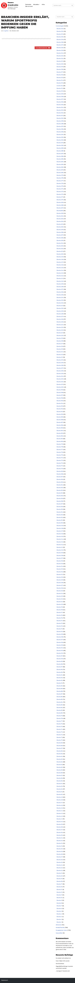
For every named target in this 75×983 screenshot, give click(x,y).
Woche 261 (60, 224)
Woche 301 (60, 115)
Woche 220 (60, 335)
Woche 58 (59, 772)
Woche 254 (60, 243)
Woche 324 (60, 53)
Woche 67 (59, 748)
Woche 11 (59, 895)
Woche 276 (60, 183)
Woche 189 (60, 417)
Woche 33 (59, 840)
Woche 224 (60, 324)
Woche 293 (60, 137)
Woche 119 (60, 607)
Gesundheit (59, 933)
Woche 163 (60, 487)
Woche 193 (60, 406)
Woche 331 (60, 34)
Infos (43, 4)
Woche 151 (60, 520)
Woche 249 (60, 256)
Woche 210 (60, 360)
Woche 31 (59, 846)
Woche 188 (60, 419)
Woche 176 (60, 452)
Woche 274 (60, 189)
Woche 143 (60, 542)
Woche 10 (59, 897)
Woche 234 (60, 297)
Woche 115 (60, 618)
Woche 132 (60, 572)
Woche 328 (60, 42)
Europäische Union (61, 930)
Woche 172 (60, 463)
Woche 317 (60, 72)
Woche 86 (60, 696)
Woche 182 (60, 436)
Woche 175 (60, 455)
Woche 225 (60, 322)
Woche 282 (60, 167)
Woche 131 (60, 574)
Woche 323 (60, 56)
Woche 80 (60, 713)
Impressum (4, 980)
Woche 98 (60, 664)
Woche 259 (60, 229)
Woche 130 (60, 577)
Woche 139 (60, 552)
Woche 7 (59, 906)
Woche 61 (59, 764)
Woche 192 (60, 409)
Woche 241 (60, 278)
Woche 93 (59, 677)
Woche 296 (60, 129)
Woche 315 (60, 77)
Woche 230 (60, 308)
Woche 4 (59, 914)
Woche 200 (60, 387)
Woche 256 (60, 238)
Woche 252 (60, 248)
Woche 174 (60, 457)
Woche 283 (60, 164)
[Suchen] (72, 5)
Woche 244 (60, 270)
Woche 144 (60, 539)
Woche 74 (59, 729)
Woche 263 (60, 218)
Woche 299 (60, 121)
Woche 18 (59, 881)
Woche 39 (59, 824)
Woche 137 (60, 558)
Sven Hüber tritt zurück (62, 961)
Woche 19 (59, 878)
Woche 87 (60, 694)
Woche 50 (59, 794)
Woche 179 (60, 444)
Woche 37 (59, 829)
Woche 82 (60, 707)
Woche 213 (60, 354)
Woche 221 (60, 333)
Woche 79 (59, 715)
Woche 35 (59, 835)
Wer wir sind (29, 6)
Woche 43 (60, 813)
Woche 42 (60, 816)
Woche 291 (60, 142)
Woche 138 (60, 555)
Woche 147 (60, 531)
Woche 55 (59, 781)
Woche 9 (59, 900)
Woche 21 (59, 873)
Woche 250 (60, 254)
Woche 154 (60, 512)
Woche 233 (60, 300)
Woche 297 (60, 126)
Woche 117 (60, 612)
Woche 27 (59, 857)
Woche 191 (60, 411)
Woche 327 (60, 45)
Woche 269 (60, 202)
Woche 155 (60, 509)
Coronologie (59, 26)
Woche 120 (60, 604)
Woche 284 (60, 161)
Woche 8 (59, 903)
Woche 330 (60, 37)
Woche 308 (60, 96)
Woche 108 (60, 637)
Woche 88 (60, 691)
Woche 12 (59, 892)
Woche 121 (60, 601)
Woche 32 (59, 843)
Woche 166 (60, 479)
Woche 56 (59, 778)
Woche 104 (60, 648)
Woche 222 (60, 330)
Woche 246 (60, 265)
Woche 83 (60, 705)
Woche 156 (60, 506)
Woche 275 (60, 186)
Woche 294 (60, 134)
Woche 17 (59, 884)
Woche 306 (60, 102)
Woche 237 (60, 289)
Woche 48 (60, 800)
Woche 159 (60, 498)
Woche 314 (60, 80)
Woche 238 (60, 286)
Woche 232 (60, 303)
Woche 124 (60, 593)
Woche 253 (60, 246)
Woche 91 (59, 683)
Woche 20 (60, 876)
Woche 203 (60, 379)
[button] (39, 4)
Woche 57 (59, 775)
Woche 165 (60, 482)
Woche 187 (60, 422)
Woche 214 (60, 351)
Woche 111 (59, 629)
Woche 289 (60, 148)
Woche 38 (60, 827)
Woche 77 (59, 721)
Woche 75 (59, 726)
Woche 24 (60, 865)
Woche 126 (60, 588)
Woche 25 (59, 862)
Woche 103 (60, 650)
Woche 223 (60, 327)
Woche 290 (60, 145)
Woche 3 (59, 916)
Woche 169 (60, 471)
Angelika (5, 30)
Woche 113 (60, 623)
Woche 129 (60, 580)
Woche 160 (60, 495)
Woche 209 (60, 362)
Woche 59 (59, 770)
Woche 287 (60, 153)
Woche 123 (60, 596)
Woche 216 (60, 346)
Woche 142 (60, 544)
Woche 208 (60, 365)
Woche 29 (59, 851)
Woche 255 (60, 240)
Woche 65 (59, 753)
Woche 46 (60, 805)
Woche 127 (60, 585)
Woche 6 (59, 908)
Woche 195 (60, 400)
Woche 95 (59, 672)
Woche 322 (60, 58)
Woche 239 (60, 284)
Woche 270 (60, 199)
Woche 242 (60, 275)
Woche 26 (59, 859)
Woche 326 (60, 47)
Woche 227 (60, 316)
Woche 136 (60, 561)
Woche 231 (60, 305)
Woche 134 (60, 566)
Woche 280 (60, 172)
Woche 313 (60, 83)
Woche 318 (60, 69)
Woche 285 (60, 159)
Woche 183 (60, 433)
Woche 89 (60, 688)
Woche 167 (60, 476)
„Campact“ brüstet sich (63, 971)
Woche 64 (60, 756)
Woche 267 (60, 208)
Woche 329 (60, 39)
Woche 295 (60, 132)
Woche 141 (60, 547)
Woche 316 (60, 75)
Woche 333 (60, 28)
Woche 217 (60, 343)
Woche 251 (60, 251)
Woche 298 (60, 123)
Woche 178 (60, 447)
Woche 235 (60, 295)
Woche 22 (59, 870)
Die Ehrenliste (60, 963)
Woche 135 (60, 563)
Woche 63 (59, 759)
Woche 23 (59, 867)
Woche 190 (60, 414)
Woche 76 (59, 724)
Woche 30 (60, 849)
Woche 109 (60, 634)
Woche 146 (60, 533)
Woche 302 (60, 113)
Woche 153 (60, 514)
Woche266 (60, 210)
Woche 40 (60, 821)
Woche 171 (60, 466)
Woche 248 (60, 259)
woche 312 (60, 85)
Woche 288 (60, 151)
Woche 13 (59, 889)
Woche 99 (59, 661)
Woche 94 (60, 675)
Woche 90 (60, 686)
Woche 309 (60, 94)
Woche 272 (60, 194)
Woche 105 (60, 645)
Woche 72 (59, 734)
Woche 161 (60, 493)
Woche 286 (60, 156)
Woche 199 (60, 390)
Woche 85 (59, 699)
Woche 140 (60, 550)
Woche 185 (60, 428)
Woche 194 (60, 403)
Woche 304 (60, 107)
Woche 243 (60, 273)
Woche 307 (60, 99)
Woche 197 (60, 395)
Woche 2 (59, 919)
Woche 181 (60, 438)
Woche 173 (60, 460)
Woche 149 (60, 525)
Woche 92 (59, 680)
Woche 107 (60, 639)
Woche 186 (60, 425)
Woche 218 (60, 341)
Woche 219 (60, 338)
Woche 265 (60, 213)
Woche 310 (60, 91)
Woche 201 (60, 384)
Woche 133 (60, 569)
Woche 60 (60, 767)
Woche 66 (59, 751)
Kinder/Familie (60, 927)
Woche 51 (59, 791)
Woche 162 (60, 490)
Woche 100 (60, 658)
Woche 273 (60, 191)
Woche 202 (60, 381)
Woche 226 (60, 319)
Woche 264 (60, 216)
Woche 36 (59, 832)
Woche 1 (59, 922)
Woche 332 (60, 31)
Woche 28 (60, 854)
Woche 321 (60, 61)
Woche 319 (60, 66)
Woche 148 (60, 528)
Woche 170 (60, 468)
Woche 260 (60, 227)
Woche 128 (60, 582)
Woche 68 (60, 745)
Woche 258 (60, 232)
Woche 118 (60, 609)
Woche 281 (60, 170)
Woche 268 (60, 205)
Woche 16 (59, 886)
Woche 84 (60, 702)
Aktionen (58, 925)
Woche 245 (60, 267)
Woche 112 (60, 626)
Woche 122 (60, 599)
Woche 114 (60, 620)
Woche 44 (60, 810)
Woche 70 (60, 740)
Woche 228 (60, 314)
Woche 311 (60, 88)
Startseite (28, 4)
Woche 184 (60, 430)
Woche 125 (60, 591)
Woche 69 (59, 743)
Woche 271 (60, 197)
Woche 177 (60, 449)
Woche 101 (60, 656)
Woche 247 (60, 262)
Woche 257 (60, 235)
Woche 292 (60, 140)
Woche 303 (60, 110)
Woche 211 (60, 357)
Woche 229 (60, 311)
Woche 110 (60, 631)
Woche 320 (60, 64)
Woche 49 (60, 797)
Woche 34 (60, 838)
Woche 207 (60, 368)
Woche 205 (60, 373)
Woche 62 (59, 762)
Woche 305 (60, 104)
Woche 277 (60, 180)
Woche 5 (59, 911)
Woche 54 (59, 783)
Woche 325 (60, 50)
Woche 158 (60, 501)
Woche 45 (59, 808)
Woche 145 (60, 536)
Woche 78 (60, 718)
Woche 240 (60, 281)
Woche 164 (60, 485)
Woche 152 (60, 517)
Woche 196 (60, 398)
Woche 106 (60, 642)
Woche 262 (60, 221)
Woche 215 (60, 349)
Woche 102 (60, 653)
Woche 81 (59, 710)
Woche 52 (59, 789)
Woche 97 (59, 667)
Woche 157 (60, 504)
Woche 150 (60, 523)
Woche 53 (59, 786)
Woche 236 (60, 292)
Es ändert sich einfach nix (63, 958)
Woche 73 (59, 732)
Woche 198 (60, 392)
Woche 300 (60, 118)
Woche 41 (59, 819)
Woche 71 (59, 737)
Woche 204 (60, 376)
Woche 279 (60, 175)
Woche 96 (59, 669)
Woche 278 (60, 178)
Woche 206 (60, 371)
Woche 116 (60, 615)
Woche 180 (60, 441)
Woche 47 (59, 802)
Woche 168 (60, 474)
